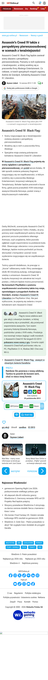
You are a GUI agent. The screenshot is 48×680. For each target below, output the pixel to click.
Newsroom (18, 9)
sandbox (22, 427)
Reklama (41, 597)
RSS (39, 547)
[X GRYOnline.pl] (20, 575)
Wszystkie (10, 543)
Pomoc (35, 602)
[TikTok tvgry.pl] (20, 584)
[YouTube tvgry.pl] (15, 584)
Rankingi (33, 9)
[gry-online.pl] (12, 3)
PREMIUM (7, 9)
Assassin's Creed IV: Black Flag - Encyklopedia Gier (24, 391)
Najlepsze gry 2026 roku (13, 559)
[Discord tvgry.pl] (28, 584)
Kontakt (27, 602)
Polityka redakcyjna (33, 593)
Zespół (12, 602)
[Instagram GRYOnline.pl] (15, 575)
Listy (43, 9)
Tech (24, 547)
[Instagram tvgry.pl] (24, 584)
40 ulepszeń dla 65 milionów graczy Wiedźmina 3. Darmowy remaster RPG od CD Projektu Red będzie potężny (24, 498)
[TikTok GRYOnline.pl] (24, 575)
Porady (39, 543)
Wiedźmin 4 (14, 563)
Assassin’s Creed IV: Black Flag (18, 161)
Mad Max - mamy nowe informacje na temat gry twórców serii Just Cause (12, 459)
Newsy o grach (37, 35)
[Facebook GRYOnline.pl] (11, 575)
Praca (19, 602)
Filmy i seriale (13, 547)
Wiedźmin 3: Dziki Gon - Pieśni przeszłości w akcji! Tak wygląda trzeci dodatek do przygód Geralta (24, 525)
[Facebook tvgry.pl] (33, 584)
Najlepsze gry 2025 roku (35, 559)
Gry (26, 9)
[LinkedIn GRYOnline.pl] (33, 575)
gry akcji (5, 427)
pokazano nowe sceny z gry (17, 342)
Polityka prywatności (11, 597)
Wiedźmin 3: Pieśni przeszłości (24, 554)
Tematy (32, 547)
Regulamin (18, 593)
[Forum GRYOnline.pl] (37, 575)
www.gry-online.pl (9, 35)
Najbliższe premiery (30, 563)
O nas (9, 593)
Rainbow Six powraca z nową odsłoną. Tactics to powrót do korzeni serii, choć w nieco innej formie (25, 374)
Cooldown (28, 543)
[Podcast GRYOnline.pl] (28, 575)
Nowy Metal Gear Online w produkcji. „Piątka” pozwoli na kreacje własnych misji (35, 459)
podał (26, 168)
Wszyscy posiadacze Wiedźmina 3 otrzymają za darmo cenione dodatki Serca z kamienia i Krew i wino (24, 508)
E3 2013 (31, 427)
